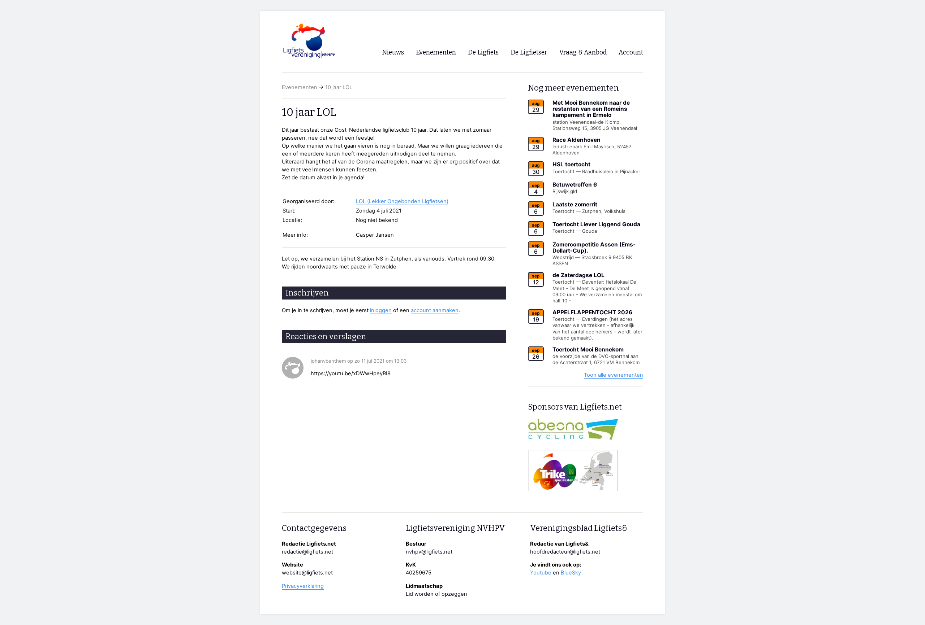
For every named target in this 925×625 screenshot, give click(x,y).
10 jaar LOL (338, 87)
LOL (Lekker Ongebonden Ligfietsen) (402, 201)
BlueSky (571, 572)
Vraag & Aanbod (583, 52)
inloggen (381, 310)
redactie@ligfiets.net (307, 551)
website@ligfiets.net (307, 572)
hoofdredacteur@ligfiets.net (565, 551)
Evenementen (299, 87)
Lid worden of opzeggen (436, 594)
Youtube (540, 572)
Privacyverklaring (303, 586)
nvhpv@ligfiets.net (429, 551)
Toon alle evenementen (613, 375)
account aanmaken (435, 310)
